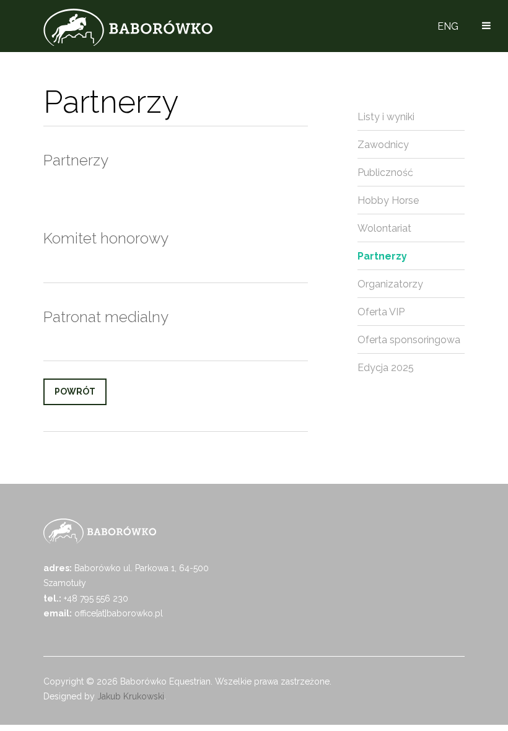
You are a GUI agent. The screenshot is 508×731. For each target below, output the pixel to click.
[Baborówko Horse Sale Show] (127, 27)
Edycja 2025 (385, 368)
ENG (447, 26)
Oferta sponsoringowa (408, 340)
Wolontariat (384, 228)
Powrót (75, 391)
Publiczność (385, 172)
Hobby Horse (388, 200)
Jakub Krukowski (130, 696)
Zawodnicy (383, 145)
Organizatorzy (390, 284)
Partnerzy (382, 256)
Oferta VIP (381, 312)
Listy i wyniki (385, 117)
